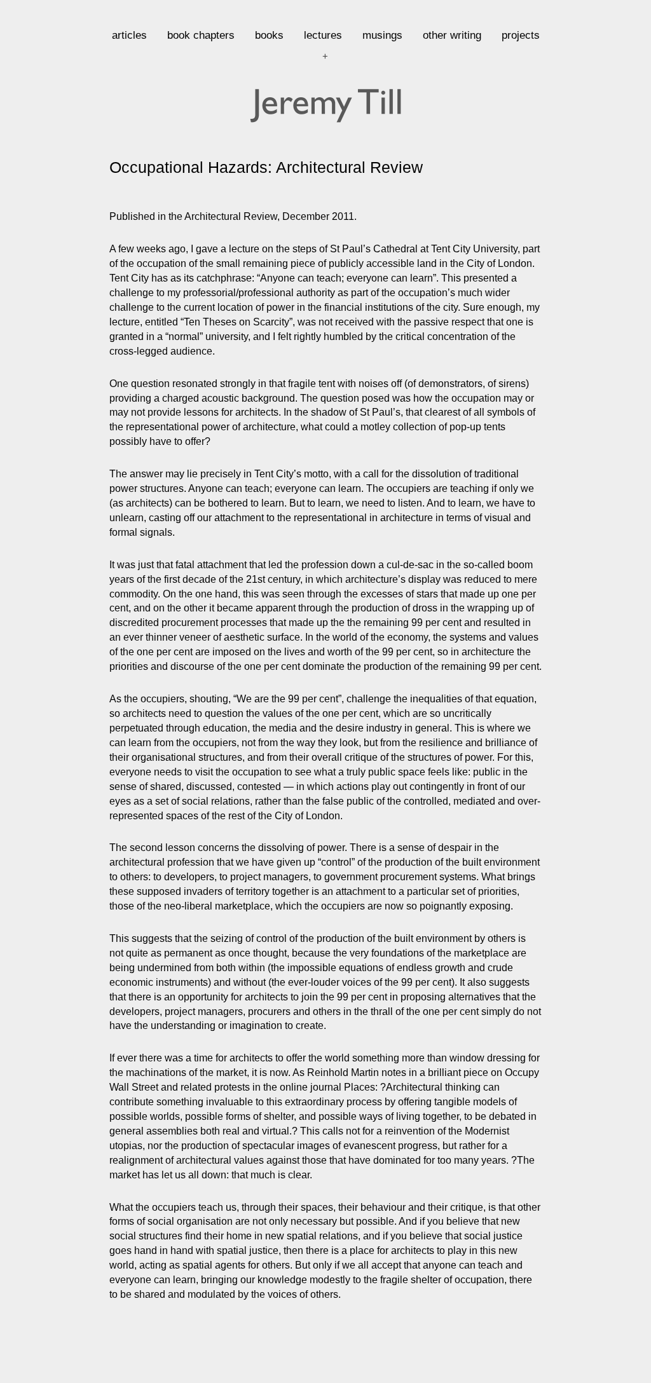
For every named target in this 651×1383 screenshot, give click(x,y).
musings (382, 35)
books (269, 35)
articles (129, 35)
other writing (452, 35)
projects (521, 35)
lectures (323, 35)
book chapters (201, 35)
